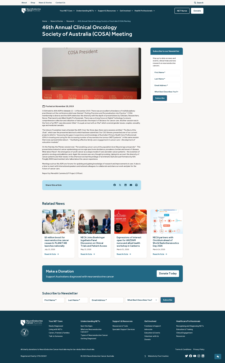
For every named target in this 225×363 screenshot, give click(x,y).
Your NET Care (66, 11)
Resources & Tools (120, 326)
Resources (180, 336)
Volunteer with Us (151, 336)
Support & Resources (107, 11)
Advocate (148, 329)
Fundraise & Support (152, 326)
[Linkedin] (202, 355)
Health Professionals (143, 11)
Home (44, 21)
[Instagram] (198, 355)
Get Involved (125, 11)
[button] (114, 185)
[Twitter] (186, 355)
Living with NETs (55, 329)
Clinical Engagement (184, 333)
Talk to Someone (56, 336)
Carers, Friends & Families (59, 333)
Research (70, 21)
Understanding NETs (85, 11)
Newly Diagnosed (56, 326)
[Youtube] (194, 355)
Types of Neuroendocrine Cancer (94, 335)
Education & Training (184, 329)
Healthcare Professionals (188, 321)
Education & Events (152, 333)
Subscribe (160, 98)
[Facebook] (190, 355)
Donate (147, 339)
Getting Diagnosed (88, 338)
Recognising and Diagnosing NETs (190, 326)
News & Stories (57, 21)
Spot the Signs (86, 326)
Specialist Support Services (123, 329)
